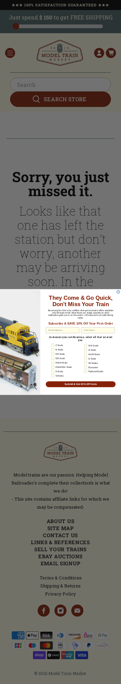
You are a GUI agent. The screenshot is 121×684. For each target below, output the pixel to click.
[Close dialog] (118, 291)
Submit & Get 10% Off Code (81, 384)
